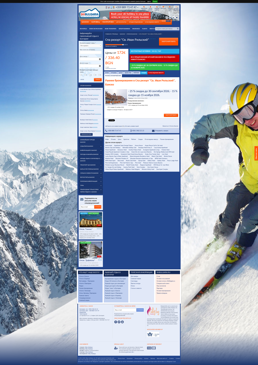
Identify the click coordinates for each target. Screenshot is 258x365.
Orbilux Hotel (151, 160)
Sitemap (152, 358)
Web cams (163, 8)
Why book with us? (162, 358)
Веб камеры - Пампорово (86, 281)
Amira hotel (108, 145)
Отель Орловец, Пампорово (87, 293)
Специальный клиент (163, 283)
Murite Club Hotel (131, 160)
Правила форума (162, 293)
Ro (113, 8)
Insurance (136, 28)
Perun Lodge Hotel (172, 160)
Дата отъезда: (84, 63)
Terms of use (121, 358)
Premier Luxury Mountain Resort (114, 165)
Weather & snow (156, 9)
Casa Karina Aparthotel (160, 147)
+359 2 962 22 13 (138, 131)
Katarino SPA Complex (112, 154)
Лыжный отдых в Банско (112, 290)
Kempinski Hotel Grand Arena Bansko (132, 154)
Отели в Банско (84, 276)
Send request (83, 314)
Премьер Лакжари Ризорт (87, 114)
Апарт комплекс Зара (86, 127)
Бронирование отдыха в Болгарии (115, 278)
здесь (149, 1)
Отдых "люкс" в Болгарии (113, 288)
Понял (155, 1)
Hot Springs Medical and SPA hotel (164, 152)
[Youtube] (122, 322)
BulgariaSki (83, 312)
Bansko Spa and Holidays (112, 147)
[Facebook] (115, 322)
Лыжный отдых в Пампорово (113, 293)
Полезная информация (88, 181)
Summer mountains (176, 9)
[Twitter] (119, 322)
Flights (144, 28)
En (106, 8)
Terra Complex (141, 167)
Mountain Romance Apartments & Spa (141, 158)
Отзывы (114, 73)
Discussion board (144, 9)
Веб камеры (134, 276)
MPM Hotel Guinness (161, 158)
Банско (85, 22)
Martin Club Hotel (157, 156)
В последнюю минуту (156, 73)
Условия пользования (163, 278)
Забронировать (169, 42)
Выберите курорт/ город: (88, 43)
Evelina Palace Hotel (135, 150)
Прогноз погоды (135, 283)
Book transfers (110, 28)
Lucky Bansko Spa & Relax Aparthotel (116, 156)
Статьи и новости (136, 288)
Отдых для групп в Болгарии (114, 286)
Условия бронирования (164, 290)
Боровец (96, 22)
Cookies (171, 358)
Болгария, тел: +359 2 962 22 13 (89, 309)
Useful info (170, 9)
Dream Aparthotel (110, 150)
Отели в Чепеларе (85, 290)
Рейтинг (136, 73)
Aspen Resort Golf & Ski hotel (154, 145)
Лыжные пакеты (84, 295)
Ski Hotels (83, 28)
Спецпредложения (84, 298)
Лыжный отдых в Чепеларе (113, 298)
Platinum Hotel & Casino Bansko (152, 163)
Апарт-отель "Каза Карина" (88, 131)
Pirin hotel (138, 163)
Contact (178, 358)
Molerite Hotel (109, 158)
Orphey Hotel (161, 160)
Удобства (128, 73)
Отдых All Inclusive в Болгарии (114, 281)
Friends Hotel (165, 150)
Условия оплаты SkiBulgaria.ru (166, 281)
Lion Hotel (165, 154)
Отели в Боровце (84, 278)
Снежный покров (84, 300)
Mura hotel (121, 160)
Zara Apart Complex (162, 169)
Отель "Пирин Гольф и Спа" (88, 104)
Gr (111, 8)
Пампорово (108, 22)
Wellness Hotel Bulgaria (133, 169)
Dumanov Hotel (122, 150)
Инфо (107, 73)
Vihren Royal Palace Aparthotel (114, 169)
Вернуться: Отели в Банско (170, 126)
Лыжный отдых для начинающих (115, 283)
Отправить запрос (161, 131)
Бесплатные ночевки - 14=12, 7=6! (146, 51)
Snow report (150, 9)
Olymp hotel (141, 160)
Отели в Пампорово (85, 283)
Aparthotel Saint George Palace (123, 145)
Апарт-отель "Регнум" (86, 95)
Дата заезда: (84, 56)
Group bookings (124, 28)
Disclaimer (130, 358)
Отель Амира (84, 110)
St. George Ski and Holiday (113, 167)
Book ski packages (95, 28)
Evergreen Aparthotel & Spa (151, 150)
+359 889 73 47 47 (126, 7)
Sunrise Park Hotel (128, 167)
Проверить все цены (110, 68)
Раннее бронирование (113, 75)
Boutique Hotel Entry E (145, 147)
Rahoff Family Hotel (132, 165)
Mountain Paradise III (122, 158)
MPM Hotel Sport (110, 160)
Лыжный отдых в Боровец (113, 295)
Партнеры (160, 288)
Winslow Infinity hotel (148, 169)
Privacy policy (138, 358)
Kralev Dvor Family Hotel (152, 154)
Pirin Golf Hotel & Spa (126, 163)
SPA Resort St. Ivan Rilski (161, 165)
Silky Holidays (89, 347)
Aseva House (139, 145)
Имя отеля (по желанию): (87, 49)
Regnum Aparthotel (145, 165)
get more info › (130, 352)
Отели (133, 286)
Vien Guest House (152, 167)
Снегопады (134, 281)
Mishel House (168, 156)
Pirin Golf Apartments (111, 163)
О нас (158, 276)
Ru (109, 8)
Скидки (143, 73)
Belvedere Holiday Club (129, 147)
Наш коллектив (161, 286)
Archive (146, 358)
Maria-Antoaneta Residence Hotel (139, 156)
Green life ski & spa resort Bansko (141, 152)
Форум (81, 286)
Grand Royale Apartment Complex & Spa (117, 152)
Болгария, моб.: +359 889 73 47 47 (89, 310)
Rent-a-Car (153, 28)
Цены (121, 73)
